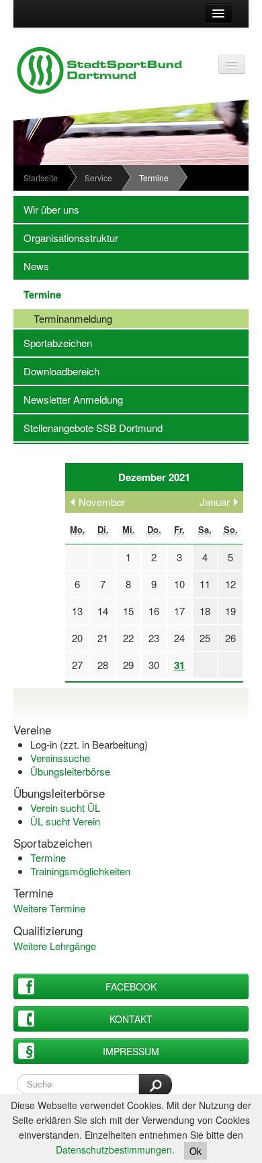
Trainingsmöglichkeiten (80, 871)
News (31, 266)
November (102, 502)
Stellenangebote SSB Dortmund (88, 427)
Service (98, 177)
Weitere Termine (49, 908)
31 (179, 665)
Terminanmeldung (62, 318)
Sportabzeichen (52, 343)
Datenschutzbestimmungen (114, 1149)
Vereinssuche (60, 758)
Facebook (131, 986)
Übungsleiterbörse (70, 771)
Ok (195, 1151)
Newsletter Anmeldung (68, 399)
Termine (37, 294)
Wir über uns (46, 209)
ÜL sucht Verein (65, 821)
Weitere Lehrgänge (54, 946)
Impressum (131, 1051)
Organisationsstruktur (65, 237)
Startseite (41, 177)
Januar (215, 502)
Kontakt (131, 1019)
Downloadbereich (56, 371)
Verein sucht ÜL (65, 807)
